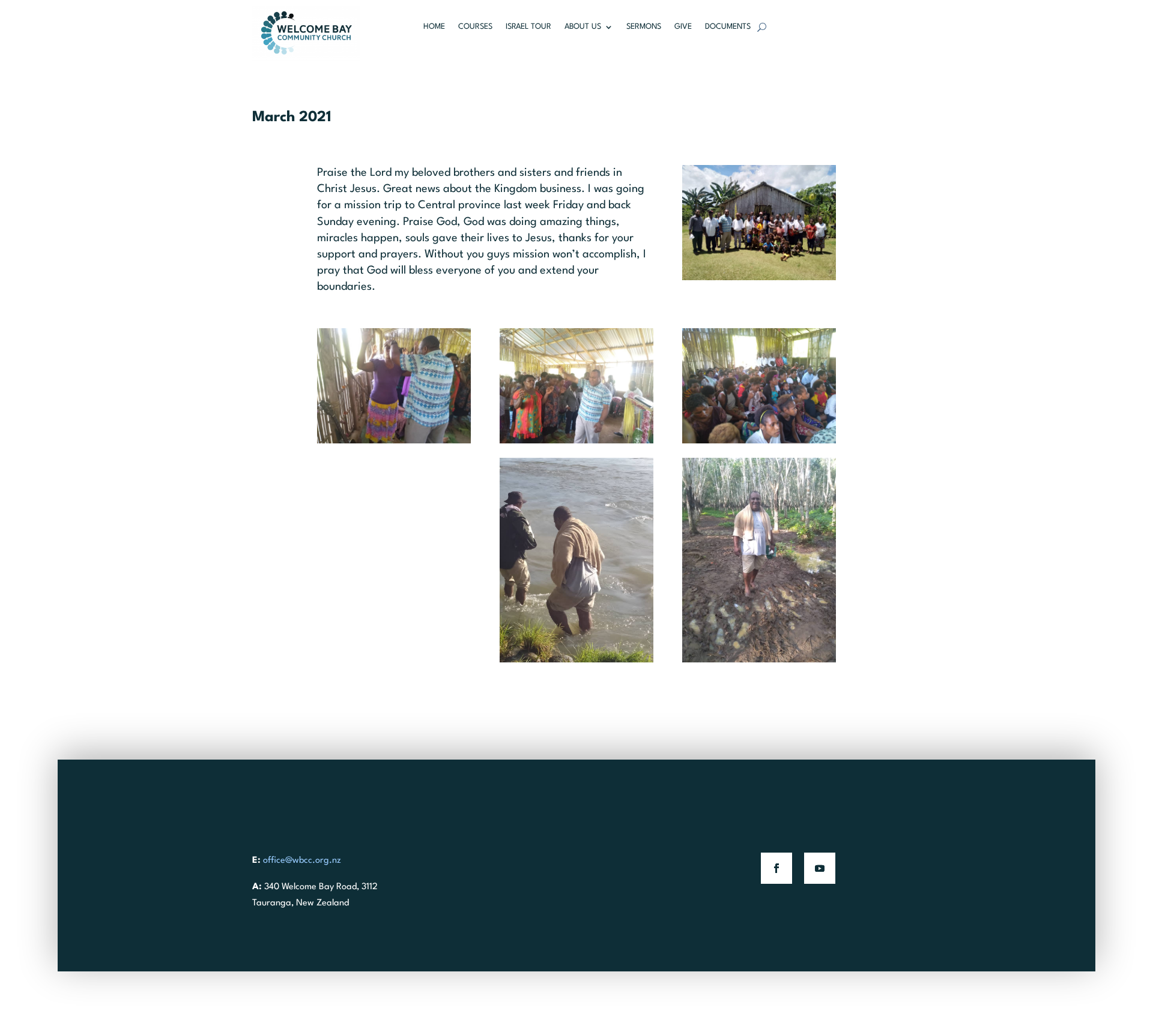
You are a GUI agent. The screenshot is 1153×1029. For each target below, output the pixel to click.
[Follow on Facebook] (776, 868)
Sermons (643, 27)
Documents (728, 27)
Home (434, 27)
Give (683, 27)
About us (582, 27)
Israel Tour (528, 27)
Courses (475, 27)
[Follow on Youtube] (819, 868)
